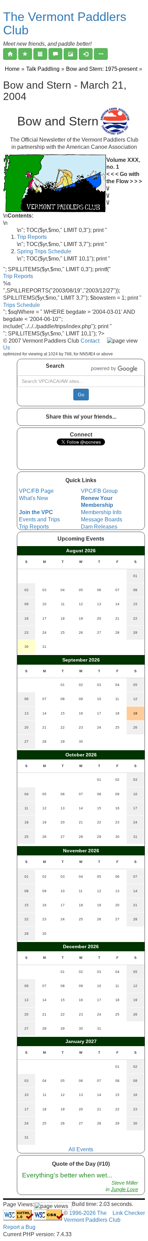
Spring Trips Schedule (44, 251)
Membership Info (101, 512)
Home (12, 69)
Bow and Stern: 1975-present (101, 69)
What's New (33, 498)
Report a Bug (19, 1227)
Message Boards (101, 519)
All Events (80, 1149)
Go (81, 394)
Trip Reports (32, 237)
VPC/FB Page (36, 491)
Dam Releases (99, 527)
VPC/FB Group (99, 491)
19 (135, 713)
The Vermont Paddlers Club (64, 23)
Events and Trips (39, 519)
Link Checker (129, 1213)
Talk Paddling (43, 69)
